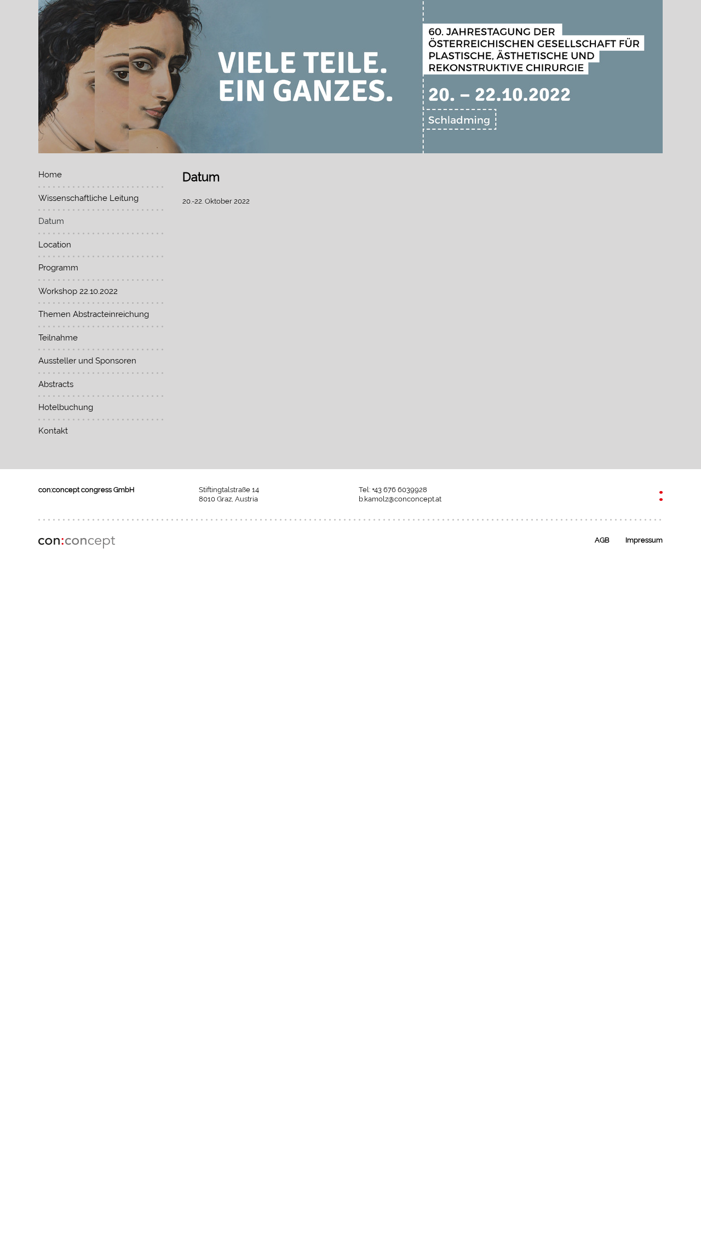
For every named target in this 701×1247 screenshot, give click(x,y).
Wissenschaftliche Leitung (88, 198)
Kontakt (53, 431)
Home (50, 175)
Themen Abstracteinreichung (93, 314)
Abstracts (55, 384)
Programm (58, 268)
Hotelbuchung (65, 407)
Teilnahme (58, 338)
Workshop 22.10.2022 (78, 291)
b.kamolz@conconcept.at (400, 499)
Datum (51, 221)
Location (54, 245)
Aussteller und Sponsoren (87, 361)
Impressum (644, 540)
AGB (602, 540)
